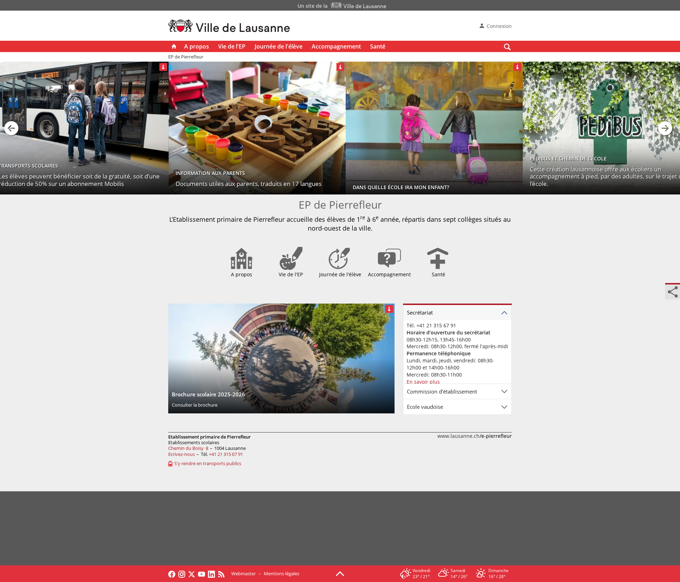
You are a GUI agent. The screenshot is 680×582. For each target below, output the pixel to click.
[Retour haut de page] (340, 573)
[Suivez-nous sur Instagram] (181, 573)
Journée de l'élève (278, 46)
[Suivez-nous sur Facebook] (171, 573)
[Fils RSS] (223, 573)
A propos (196, 46)
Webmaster (243, 573)
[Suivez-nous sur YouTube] (201, 573)
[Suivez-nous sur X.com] (191, 573)
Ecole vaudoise (425, 406)
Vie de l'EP (231, 46)
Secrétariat (420, 312)
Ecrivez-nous (181, 454)
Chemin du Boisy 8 (188, 448)
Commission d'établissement (442, 391)
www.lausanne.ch (474, 436)
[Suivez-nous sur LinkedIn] (211, 573)
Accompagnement (336, 46)
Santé (377, 46)
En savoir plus (423, 381)
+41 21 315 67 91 (226, 454)
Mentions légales (281, 573)
